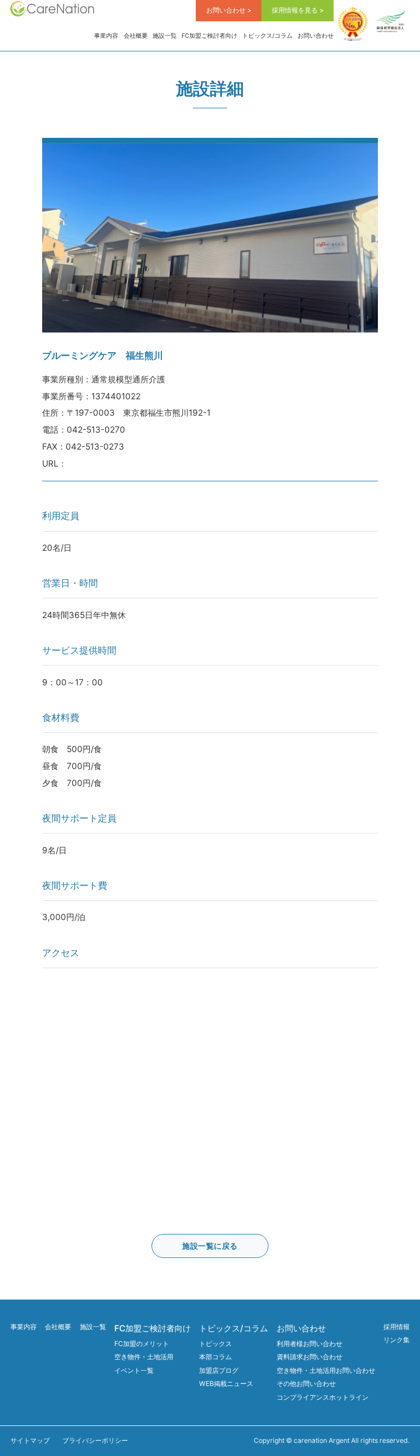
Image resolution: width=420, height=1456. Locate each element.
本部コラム (215, 1357)
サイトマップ (30, 1440)
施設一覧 (165, 35)
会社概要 (136, 35)
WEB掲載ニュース (226, 1383)
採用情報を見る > (298, 10)
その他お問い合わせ (306, 1383)
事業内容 (106, 35)
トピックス (215, 1343)
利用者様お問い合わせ (309, 1343)
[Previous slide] (50, 237)
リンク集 (396, 1340)
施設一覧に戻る (210, 1246)
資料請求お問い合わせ (309, 1357)
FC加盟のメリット (141, 1343)
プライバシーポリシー (95, 1440)
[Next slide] (369, 237)
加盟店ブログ (218, 1370)
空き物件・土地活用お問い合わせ (326, 1370)
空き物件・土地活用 (143, 1357)
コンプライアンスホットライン (323, 1397)
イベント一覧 (134, 1370)
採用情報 (396, 1327)
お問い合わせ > (229, 10)
